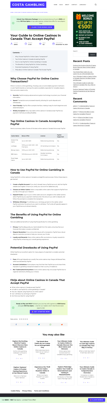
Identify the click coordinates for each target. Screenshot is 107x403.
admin (75, 106)
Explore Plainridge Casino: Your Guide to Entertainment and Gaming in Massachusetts (65, 370)
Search (75, 51)
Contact (74, 4)
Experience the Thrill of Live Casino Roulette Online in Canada (42, 370)
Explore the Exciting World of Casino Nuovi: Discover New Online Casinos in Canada (84, 67)
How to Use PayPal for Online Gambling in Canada (31, 62)
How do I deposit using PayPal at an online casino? (27, 291)
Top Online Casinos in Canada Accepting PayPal (30, 59)
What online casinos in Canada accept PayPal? (26, 287)
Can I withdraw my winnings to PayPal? (24, 294)
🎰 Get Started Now (41, 311)
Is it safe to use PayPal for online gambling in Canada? (28, 289)
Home (55, 4)
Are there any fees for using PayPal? (23, 296)
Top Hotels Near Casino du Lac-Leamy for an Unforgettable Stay (42, 344)
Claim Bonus (97, 400)
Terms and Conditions (41, 391)
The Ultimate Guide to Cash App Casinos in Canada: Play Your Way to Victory (84, 84)
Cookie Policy (15, 391)
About (67, 4)
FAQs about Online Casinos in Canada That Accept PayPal (33, 69)
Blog (61, 4)
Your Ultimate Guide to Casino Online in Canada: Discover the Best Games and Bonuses (85, 78)
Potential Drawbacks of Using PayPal (26, 67)
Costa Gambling (28, 5)
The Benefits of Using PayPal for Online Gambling (31, 64)
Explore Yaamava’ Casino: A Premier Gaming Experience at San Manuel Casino (84, 91)
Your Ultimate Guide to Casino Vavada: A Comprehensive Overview (87, 370)
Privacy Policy (27, 391)
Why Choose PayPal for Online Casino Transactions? (31, 56)
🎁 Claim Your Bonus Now (40, 27)
